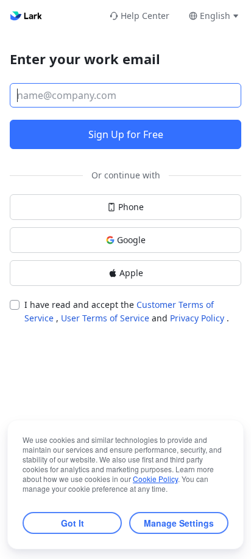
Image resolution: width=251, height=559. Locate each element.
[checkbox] (14, 305)
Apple (131, 273)
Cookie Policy (155, 478)
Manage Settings (179, 523)
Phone (131, 207)
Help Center (145, 15)
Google (131, 240)
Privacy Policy (198, 318)
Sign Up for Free (125, 134)
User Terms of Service (106, 318)
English (215, 15)
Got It (72, 523)
